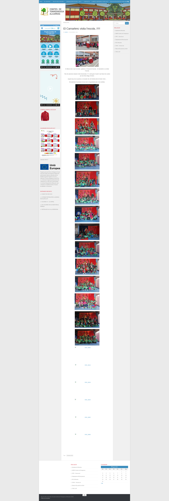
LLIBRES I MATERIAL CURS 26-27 (100, 1)
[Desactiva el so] (56, 67)
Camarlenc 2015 (70, 455)
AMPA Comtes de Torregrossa (122, 33)
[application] (50, 47)
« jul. (102, 483)
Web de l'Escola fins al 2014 (121, 48)
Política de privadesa (45, 498)
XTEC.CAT (117, 51)
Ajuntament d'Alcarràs (120, 30)
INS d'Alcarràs (118, 42)
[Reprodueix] (42, 67)
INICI (41, 1)
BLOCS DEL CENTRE (58, 1)
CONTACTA (87, 1)
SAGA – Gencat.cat (119, 45)
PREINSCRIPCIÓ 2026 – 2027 (73, 1)
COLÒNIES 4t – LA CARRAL (47, 201)
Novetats (66, 22)
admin (66, 32)
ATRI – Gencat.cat (119, 36)
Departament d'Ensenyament (121, 39)
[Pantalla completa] (58, 67)
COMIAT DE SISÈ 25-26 (46, 194)
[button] (50, 46)
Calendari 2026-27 (44, 159)
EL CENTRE (47, 1)
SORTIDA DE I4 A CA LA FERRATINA (49, 209)
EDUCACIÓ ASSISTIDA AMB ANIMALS (119, 1)
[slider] (49, 67)
